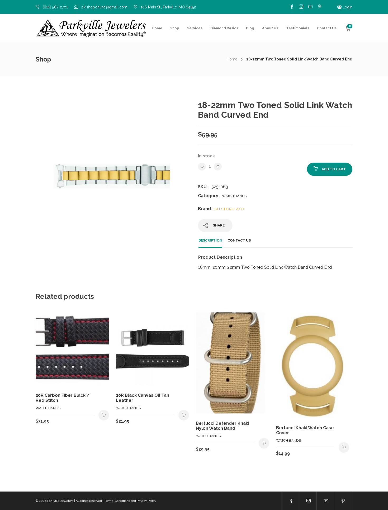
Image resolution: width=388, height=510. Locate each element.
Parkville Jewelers (60, 501)
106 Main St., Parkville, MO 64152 (168, 7)
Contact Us (327, 28)
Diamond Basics (224, 28)
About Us (270, 28)
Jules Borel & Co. (229, 209)
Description (210, 240)
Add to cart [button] (103, 415)
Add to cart (334, 169)
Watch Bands (234, 196)
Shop (174, 28)
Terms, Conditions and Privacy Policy (130, 501)
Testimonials (297, 28)
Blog (250, 28)
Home (157, 28)
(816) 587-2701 (55, 7)
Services (194, 28)
